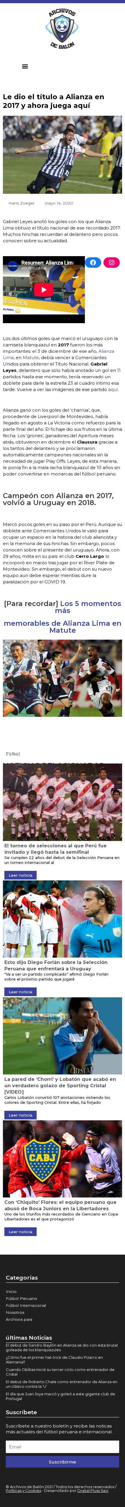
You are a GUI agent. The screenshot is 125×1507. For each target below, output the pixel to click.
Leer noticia (20, 875)
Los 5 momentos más (88, 607)
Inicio (11, 1291)
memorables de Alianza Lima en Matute (63, 626)
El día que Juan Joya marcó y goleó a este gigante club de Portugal (60, 1396)
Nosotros (15, 1312)
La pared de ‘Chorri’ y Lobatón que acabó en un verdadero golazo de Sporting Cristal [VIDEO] (60, 1086)
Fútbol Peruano (21, 1298)
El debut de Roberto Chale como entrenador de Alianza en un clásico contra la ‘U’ (61, 1384)
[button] (25, 66)
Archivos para (19, 1319)
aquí (113, 389)
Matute (31, 357)
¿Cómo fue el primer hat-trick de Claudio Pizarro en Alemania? (54, 1359)
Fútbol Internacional (26, 1305)
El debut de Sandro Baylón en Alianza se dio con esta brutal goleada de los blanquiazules (62, 1347)
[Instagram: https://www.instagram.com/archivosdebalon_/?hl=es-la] (111, 262)
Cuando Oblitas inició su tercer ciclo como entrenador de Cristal (60, 1371)
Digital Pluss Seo (92, 1490)
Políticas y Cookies (23, 1490)
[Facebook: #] (93, 262)
